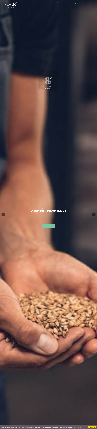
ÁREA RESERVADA (81, 3)
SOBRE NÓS (55, 3)
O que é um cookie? (77, 427)
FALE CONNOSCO (67, 3)
